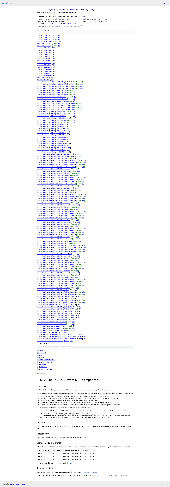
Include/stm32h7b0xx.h (44, 69)
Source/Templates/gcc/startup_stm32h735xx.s (51, 122)
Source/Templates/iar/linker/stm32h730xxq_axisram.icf (54, 239)
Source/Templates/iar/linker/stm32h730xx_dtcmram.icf (54, 224)
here (85, 438)
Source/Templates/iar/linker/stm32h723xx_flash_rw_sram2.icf (56, 184)
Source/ (41, 357)
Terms (23, 484)
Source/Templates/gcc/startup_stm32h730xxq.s (52, 118)
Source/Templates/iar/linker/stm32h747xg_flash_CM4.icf (55, 311)
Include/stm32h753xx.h (44, 58)
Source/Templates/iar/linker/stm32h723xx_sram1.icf (53, 186)
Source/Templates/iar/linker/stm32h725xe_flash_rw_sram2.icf (56, 201)
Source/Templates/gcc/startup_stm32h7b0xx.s (51, 145)
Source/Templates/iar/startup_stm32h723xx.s (51, 320)
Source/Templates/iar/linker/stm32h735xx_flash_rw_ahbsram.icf (57, 279)
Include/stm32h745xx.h (44, 52)
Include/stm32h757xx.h (44, 63)
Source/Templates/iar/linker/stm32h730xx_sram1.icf (53, 237)
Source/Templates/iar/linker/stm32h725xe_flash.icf (53, 192)
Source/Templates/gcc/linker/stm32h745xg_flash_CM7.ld (55, 105)
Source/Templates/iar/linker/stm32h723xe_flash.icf (53, 158)
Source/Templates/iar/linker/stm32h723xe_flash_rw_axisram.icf (57, 163)
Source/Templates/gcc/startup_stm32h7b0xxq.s (52, 148)
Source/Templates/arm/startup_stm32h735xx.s (52, 101)
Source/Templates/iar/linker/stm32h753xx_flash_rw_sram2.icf (56, 317)
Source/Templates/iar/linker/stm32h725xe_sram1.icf (53, 203)
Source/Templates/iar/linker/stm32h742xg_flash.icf (53, 290)
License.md (42, 364)
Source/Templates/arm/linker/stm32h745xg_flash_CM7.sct (55, 84)
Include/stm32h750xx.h (44, 56)
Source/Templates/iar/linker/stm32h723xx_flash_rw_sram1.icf (56, 182)
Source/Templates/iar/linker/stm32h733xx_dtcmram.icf (54, 258)
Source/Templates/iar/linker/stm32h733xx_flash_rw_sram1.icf (56, 266)
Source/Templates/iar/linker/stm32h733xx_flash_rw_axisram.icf (57, 264)
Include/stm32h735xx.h (44, 46)
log (85, 17)
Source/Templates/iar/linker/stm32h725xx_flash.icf (53, 209)
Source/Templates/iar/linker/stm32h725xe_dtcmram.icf (54, 190)
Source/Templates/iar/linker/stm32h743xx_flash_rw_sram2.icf (56, 305)
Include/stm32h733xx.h (44, 44)
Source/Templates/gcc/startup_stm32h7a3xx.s (51, 141)
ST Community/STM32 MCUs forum (115, 475)
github (60, 9)
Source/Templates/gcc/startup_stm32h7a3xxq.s (52, 143)
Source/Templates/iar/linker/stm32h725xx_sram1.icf (53, 220)
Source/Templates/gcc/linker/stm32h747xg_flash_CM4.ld (55, 107)
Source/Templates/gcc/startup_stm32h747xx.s (51, 131)
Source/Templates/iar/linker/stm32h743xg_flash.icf (53, 298)
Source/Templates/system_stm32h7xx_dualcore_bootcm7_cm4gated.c (59, 339)
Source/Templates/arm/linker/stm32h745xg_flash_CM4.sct (55, 82)
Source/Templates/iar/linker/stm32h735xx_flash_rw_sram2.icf (56, 286)
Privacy (17, 484)
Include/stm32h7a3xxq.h (44, 67)
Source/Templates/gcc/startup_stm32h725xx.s (51, 114)
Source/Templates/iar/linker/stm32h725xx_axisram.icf (54, 205)
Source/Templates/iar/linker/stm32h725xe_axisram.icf (54, 188)
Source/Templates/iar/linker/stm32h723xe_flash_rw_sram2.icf (56, 167)
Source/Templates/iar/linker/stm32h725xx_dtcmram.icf (54, 207)
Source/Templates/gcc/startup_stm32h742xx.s (51, 124)
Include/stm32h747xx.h (44, 54)
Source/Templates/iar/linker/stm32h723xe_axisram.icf (54, 154)
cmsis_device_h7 (89, 9)
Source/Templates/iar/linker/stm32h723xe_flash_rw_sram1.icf (56, 165)
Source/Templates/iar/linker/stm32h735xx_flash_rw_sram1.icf (56, 283)
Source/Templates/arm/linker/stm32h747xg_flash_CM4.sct (55, 86)
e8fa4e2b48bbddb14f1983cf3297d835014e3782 (61, 26)
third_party (50, 9)
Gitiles (12, 484)
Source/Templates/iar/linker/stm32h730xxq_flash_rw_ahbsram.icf (57, 245)
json (166, 484)
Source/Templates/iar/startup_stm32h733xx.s (51, 328)
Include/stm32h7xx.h (43, 78)
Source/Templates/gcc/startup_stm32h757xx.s (51, 139)
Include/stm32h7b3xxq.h (44, 75)
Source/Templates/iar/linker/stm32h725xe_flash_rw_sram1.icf (56, 199)
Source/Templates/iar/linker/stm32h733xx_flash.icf (53, 260)
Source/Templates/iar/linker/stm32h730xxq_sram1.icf (54, 254)
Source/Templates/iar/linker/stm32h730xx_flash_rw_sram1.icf (56, 233)
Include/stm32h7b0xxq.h (44, 71)
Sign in (166, 3)
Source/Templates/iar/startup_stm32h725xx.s (51, 322)
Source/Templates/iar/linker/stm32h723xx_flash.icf (53, 175)
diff (79, 26)
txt (162, 484)
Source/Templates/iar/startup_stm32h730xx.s (51, 324)
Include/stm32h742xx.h (44, 48)
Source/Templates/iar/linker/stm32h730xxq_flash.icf (53, 243)
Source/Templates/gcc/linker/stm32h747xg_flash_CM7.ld (55, 109)
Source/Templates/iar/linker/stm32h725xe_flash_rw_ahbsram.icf (57, 194)
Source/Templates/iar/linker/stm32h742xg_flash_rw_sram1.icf (56, 292)
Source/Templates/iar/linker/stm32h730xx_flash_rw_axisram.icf (57, 230)
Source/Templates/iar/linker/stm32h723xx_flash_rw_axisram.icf (57, 179)
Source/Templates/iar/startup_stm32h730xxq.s (52, 326)
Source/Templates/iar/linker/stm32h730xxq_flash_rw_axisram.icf (57, 247)
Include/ (41, 355)
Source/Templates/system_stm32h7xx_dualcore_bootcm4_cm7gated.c (59, 336)
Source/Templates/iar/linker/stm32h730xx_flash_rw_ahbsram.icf (57, 228)
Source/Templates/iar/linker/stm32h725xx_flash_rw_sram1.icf (56, 216)
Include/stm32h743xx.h (44, 50)
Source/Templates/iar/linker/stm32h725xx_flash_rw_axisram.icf (57, 213)
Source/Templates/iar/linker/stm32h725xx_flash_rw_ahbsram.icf (57, 211)
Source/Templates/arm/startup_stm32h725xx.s (52, 92)
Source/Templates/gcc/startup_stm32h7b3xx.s (51, 150)
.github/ (41, 351)
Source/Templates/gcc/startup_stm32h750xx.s (51, 133)
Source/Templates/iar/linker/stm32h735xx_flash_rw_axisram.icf (57, 281)
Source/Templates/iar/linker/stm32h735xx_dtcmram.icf (54, 275)
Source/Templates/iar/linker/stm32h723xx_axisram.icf (54, 171)
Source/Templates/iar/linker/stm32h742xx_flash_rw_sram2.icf (56, 296)
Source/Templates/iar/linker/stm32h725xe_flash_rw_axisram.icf (57, 196)
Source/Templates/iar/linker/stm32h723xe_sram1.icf (53, 169)
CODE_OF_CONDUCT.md (47, 360)
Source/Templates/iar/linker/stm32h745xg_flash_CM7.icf (55, 309)
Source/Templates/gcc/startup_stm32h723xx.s (51, 111)
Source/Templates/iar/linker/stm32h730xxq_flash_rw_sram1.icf (56, 249)
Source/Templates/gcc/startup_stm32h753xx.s (51, 135)
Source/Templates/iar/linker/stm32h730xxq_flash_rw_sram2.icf (56, 252)
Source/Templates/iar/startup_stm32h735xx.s (51, 330)
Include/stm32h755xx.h (44, 61)
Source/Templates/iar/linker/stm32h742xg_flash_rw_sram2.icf (56, 294)
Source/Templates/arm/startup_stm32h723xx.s (52, 90)
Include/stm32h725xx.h (44, 37)
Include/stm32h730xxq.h (44, 41)
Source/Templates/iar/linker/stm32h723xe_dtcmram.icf (54, 156)
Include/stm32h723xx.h (44, 35)
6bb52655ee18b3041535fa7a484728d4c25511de (61, 24)
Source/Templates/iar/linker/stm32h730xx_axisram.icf (54, 222)
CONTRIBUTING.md (45, 362)
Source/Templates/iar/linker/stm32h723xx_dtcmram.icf (54, 173)
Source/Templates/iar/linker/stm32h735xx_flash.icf (53, 277)
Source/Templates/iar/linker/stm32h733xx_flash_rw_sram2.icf (56, 269)
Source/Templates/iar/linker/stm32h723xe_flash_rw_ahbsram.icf (57, 160)
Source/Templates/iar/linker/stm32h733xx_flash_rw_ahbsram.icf (57, 262)
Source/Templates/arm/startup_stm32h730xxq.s (52, 97)
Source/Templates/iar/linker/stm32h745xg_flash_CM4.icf (55, 307)
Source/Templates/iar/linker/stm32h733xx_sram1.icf (53, 271)
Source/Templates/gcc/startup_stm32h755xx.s (51, 137)
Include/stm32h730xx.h (44, 39)
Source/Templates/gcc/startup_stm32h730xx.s (51, 116)
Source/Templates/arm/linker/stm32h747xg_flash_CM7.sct (55, 88)
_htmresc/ (42, 353)
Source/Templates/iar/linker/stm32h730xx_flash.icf (53, 226)
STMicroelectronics (72, 9)
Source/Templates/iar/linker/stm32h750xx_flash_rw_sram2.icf (56, 315)
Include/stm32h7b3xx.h (44, 73)
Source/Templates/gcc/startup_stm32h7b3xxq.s (52, 152)
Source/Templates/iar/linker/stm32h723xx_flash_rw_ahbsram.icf (57, 177)
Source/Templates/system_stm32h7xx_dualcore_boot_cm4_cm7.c (58, 334)
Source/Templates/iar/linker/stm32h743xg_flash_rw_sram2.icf (56, 303)
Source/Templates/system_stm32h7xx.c (49, 332)
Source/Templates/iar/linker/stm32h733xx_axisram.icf (54, 256)
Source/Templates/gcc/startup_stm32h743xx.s (51, 126)
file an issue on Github (90, 472)
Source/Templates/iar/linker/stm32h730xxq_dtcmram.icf (54, 241)
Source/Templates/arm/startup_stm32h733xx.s (52, 99)
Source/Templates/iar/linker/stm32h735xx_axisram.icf (54, 273)
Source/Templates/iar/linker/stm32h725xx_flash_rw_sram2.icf (56, 218)
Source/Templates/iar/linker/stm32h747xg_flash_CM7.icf (55, 313)
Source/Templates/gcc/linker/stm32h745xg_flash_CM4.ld (55, 103)
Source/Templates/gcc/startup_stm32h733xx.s (51, 120)
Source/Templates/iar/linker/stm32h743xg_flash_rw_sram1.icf (56, 300)
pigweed (40, 9)
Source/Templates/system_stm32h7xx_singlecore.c (53, 341)
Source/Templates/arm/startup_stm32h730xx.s (52, 95)
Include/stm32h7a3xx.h (44, 65)
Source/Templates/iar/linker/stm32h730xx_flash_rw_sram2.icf (56, 235)
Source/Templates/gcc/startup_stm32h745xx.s (51, 129)
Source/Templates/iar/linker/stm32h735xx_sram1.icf (53, 288)
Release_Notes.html (43, 80)
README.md (43, 367)
